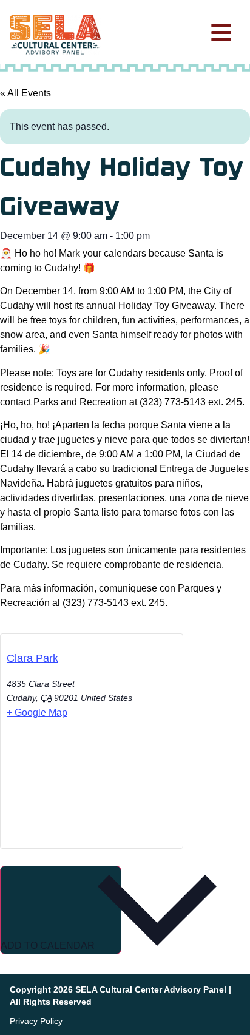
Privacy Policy (36, 1021)
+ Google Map (37, 712)
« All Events (25, 93)
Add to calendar (49, 945)
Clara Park (32, 658)
